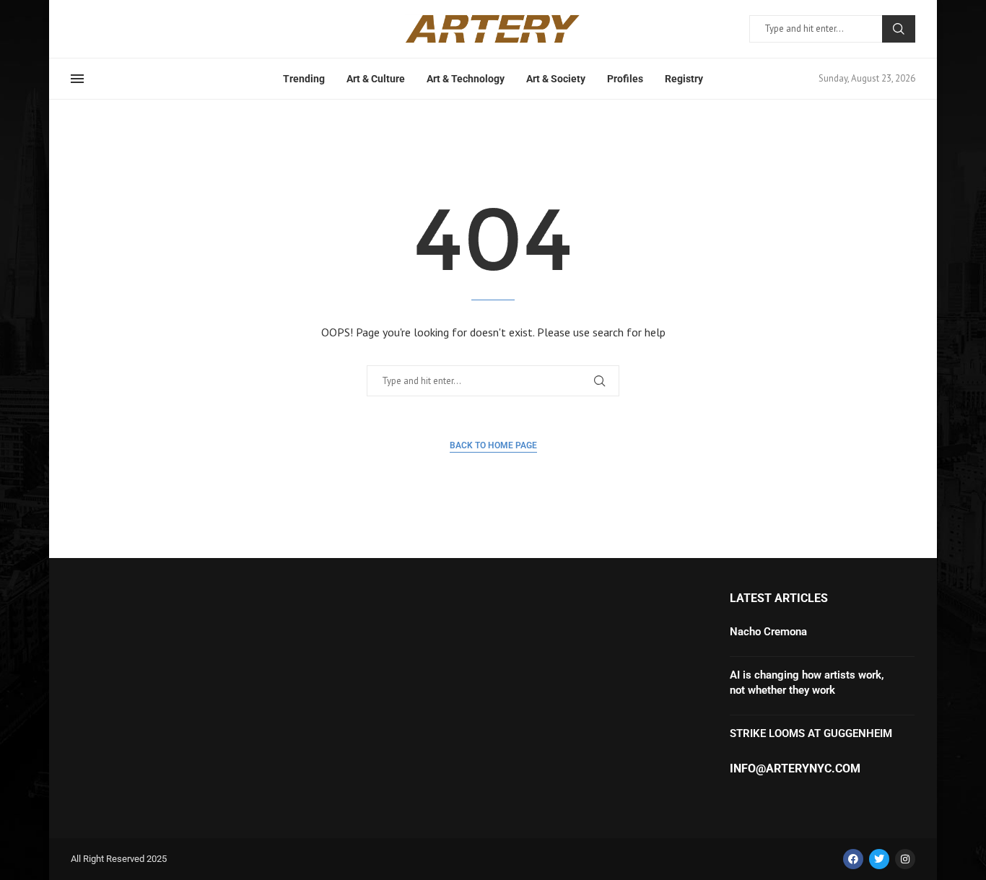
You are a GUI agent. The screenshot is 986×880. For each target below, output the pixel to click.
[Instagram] (905, 859)
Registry (684, 78)
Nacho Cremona (768, 631)
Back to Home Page (493, 445)
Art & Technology (466, 78)
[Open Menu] (77, 78)
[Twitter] (879, 859)
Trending (304, 78)
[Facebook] (853, 859)
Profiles (625, 78)
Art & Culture (375, 78)
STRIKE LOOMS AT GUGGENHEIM (812, 733)
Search (898, 29)
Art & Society (555, 78)
